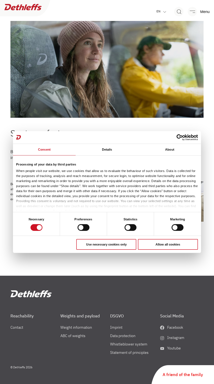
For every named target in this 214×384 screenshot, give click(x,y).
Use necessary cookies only (106, 244)
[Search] (178, 11)
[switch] (83, 227)
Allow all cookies (167, 244)
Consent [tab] (44, 149)
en (159, 11)
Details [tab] (107, 149)
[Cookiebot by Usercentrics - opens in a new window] (179, 137)
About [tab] (169, 149)
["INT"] (31, 293)
